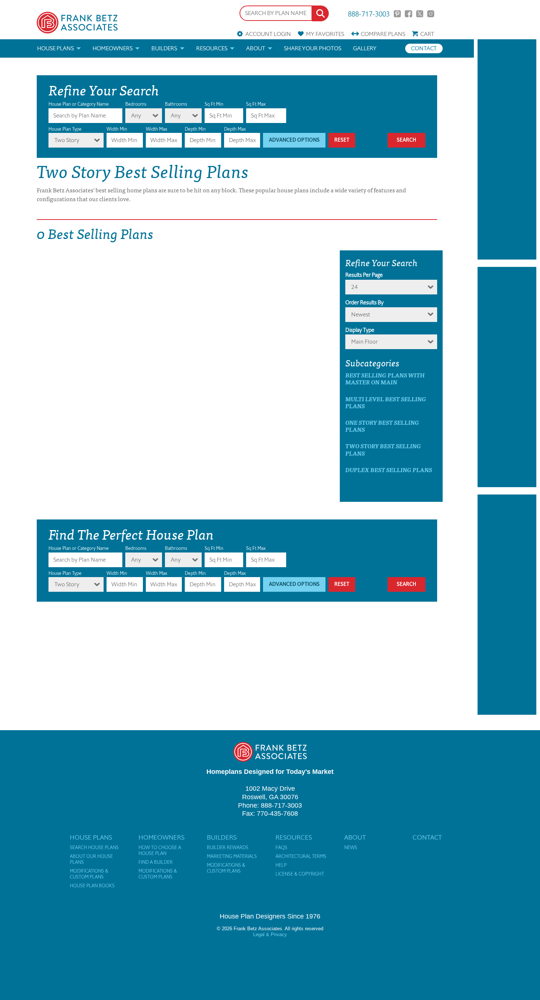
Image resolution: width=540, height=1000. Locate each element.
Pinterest (397, 13)
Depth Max (235, 129)
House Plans (55, 48)
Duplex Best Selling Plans (388, 469)
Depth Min (195, 129)
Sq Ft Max (256, 104)
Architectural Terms (301, 856)
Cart (427, 34)
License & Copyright (300, 874)
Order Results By (364, 302)
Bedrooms (135, 104)
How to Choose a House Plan (159, 850)
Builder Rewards (227, 848)
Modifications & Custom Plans (89, 874)
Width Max (156, 129)
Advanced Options (294, 140)
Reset (341, 140)
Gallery (365, 48)
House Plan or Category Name (78, 104)
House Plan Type (65, 129)
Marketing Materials (232, 856)
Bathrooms (176, 104)
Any (136, 115)
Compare (383, 34)
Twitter (419, 13)
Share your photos (312, 48)
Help (281, 865)
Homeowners (113, 48)
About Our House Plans (91, 859)
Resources (211, 48)
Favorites (325, 34)
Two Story (66, 140)
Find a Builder (155, 862)
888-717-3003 (369, 13)
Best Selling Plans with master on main (385, 378)
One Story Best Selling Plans (382, 426)
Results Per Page (364, 275)
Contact (424, 48)
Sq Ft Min (214, 104)
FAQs (281, 848)
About (255, 48)
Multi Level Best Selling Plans (385, 402)
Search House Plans (94, 848)
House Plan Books (92, 886)
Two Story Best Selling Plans (383, 449)
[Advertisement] (507, 149)
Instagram (430, 13)
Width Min (117, 129)
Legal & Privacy (270, 934)
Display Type (359, 330)
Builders (164, 48)
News (350, 848)
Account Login (268, 34)
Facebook (408, 13)
